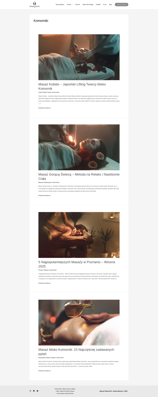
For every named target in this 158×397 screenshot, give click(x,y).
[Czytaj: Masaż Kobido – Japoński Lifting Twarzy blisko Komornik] (79, 57)
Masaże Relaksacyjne (44, 182)
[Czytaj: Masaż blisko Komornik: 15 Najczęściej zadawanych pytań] (79, 322)
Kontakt (98, 4)
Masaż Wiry (58, 389)
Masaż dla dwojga (88, 4)
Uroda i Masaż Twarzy (44, 92)
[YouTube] (37, 391)
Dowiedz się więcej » (44, 108)
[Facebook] (34, 391)
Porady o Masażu (43, 270)
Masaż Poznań (66, 389)
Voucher (77, 4)
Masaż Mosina (69, 393)
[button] (121, 4)
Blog (110, 4)
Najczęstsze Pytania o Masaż (47, 357)
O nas (104, 4)
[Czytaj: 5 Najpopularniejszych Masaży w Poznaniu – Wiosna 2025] (79, 235)
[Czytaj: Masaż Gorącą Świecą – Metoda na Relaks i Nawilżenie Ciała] (79, 147)
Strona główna (60, 4)
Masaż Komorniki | (65, 391)
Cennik (69, 4)
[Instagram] (30, 391)
